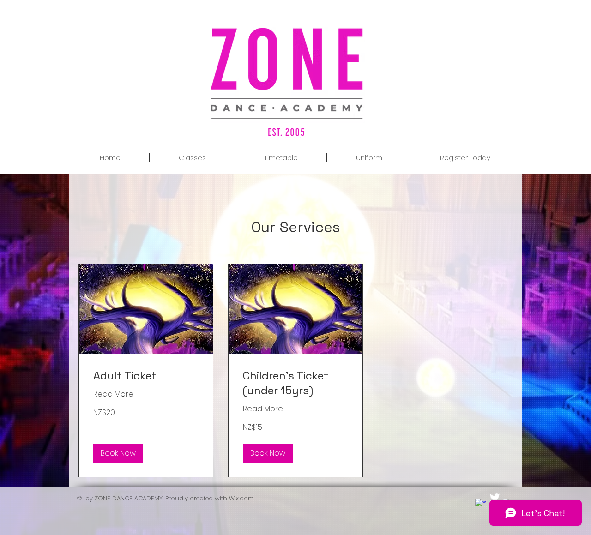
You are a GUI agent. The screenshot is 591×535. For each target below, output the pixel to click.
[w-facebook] (481, 505)
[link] (146, 375)
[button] (118, 453)
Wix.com (241, 498)
